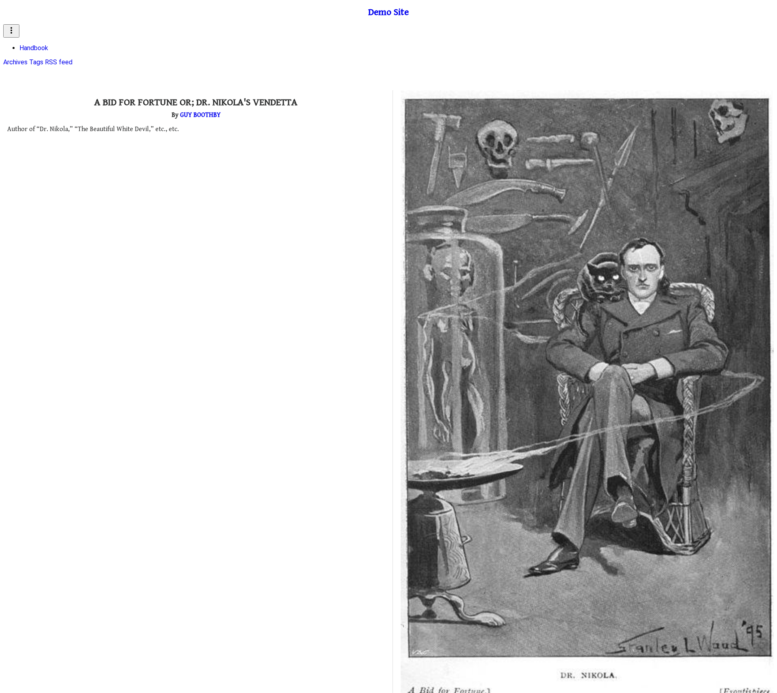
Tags (36, 62)
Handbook (33, 48)
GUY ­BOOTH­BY (200, 115)
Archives (15, 62)
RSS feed (58, 62)
